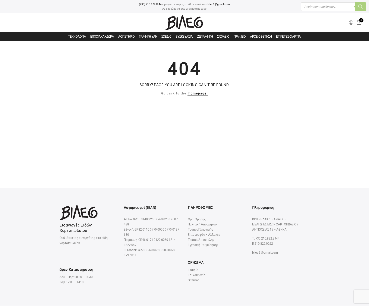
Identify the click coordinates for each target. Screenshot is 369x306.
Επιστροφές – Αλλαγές (204, 234)
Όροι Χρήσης (197, 219)
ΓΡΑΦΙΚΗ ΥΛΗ (148, 36)
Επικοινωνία (196, 275)
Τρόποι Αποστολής (201, 239)
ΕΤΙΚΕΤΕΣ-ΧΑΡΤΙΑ (288, 36)
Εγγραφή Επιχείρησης (203, 245)
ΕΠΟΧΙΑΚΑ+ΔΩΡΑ (102, 36)
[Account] (351, 22)
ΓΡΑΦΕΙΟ (240, 36)
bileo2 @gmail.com (265, 252)
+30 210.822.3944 (267, 238)
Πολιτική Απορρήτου (202, 224)
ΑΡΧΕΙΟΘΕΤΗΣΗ (261, 36)
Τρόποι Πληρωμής (200, 229)
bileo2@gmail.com (219, 4)
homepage (198, 93)
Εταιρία (193, 270)
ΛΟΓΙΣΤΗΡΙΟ (126, 36)
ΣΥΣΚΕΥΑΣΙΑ (184, 36)
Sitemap (193, 280)
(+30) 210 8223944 (150, 4)
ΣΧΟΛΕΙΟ (223, 36)
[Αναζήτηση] (360, 6)
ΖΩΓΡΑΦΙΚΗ (205, 36)
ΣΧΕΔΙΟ (166, 36)
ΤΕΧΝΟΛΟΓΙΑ (77, 36)
